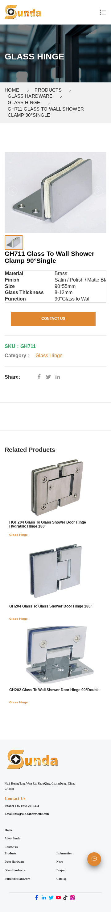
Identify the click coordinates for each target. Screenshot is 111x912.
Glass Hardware (30, 96)
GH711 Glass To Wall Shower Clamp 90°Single (46, 112)
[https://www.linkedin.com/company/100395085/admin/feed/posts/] (59, 377)
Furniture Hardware (17, 878)
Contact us (11, 847)
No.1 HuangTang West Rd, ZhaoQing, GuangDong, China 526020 (40, 786)
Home (12, 90)
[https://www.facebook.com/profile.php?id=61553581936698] (41, 377)
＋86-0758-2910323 (26, 806)
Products (48, 90)
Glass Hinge (24, 102)
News (59, 861)
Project (60, 870)
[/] (50, 377)
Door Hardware (14, 861)
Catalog (61, 878)
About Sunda (13, 838)
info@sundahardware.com (31, 814)
